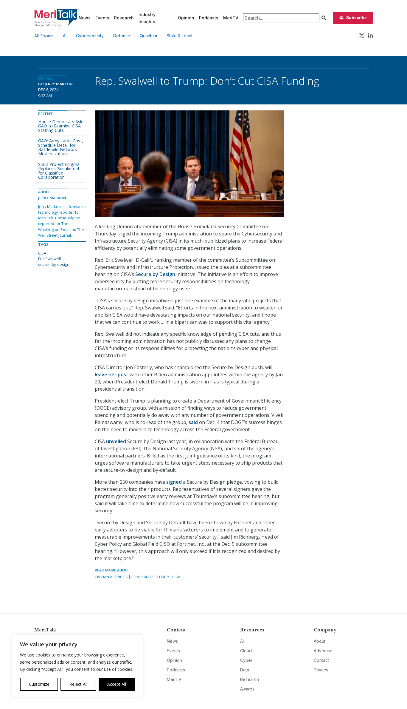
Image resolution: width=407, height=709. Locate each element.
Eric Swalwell (49, 258)
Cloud (246, 650)
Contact (321, 660)
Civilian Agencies (111, 576)
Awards (247, 688)
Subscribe (356, 17)
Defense (121, 35)
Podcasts (208, 17)
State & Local (179, 35)
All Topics (43, 35)
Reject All (78, 684)
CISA (176, 576)
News (85, 17)
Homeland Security (150, 576)
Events (102, 17)
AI (64, 35)
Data (244, 669)
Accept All (116, 684)
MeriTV (230, 17)
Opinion (186, 17)
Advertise (323, 650)
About (319, 641)
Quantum (148, 35)
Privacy (321, 669)
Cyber (246, 660)
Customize (39, 684)
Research (124, 17)
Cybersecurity (90, 35)
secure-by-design (53, 264)
